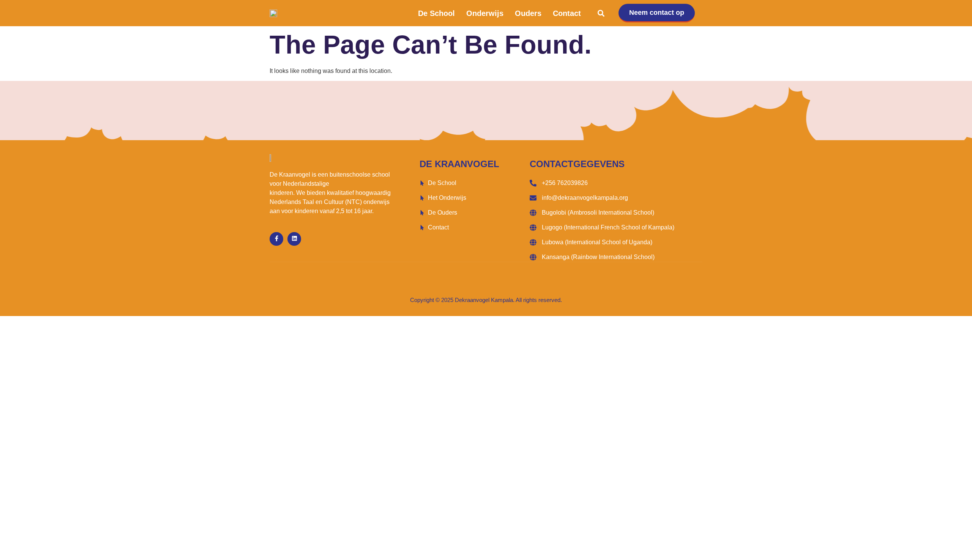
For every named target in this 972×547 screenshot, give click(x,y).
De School (436, 13)
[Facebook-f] (276, 239)
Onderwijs (484, 13)
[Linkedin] (294, 239)
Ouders (528, 13)
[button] (601, 13)
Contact (567, 13)
